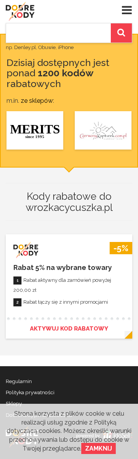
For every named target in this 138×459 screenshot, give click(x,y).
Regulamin (19, 381)
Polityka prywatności (30, 392)
